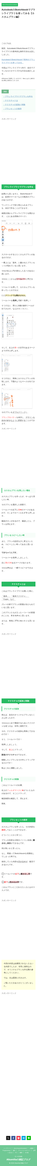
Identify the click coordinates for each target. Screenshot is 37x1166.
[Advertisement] (18, 29)
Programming (6, 1150)
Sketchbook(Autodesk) (20, 1148)
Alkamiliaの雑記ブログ (18, 1159)
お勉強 (31, 1148)
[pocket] (18, 1138)
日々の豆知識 (18, 1156)
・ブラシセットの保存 (12, 109)
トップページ (7, 1148)
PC (16, 1152)
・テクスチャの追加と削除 (14, 105)
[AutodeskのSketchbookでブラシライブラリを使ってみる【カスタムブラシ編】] (24, 1138)
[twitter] (8, 1138)
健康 (21, 1152)
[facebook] (13, 1138)
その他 (26, 1152)
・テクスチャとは (10, 100)
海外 (14, 1150)
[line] (29, 1138)
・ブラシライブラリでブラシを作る (18, 96)
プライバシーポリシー (24, 1150)
